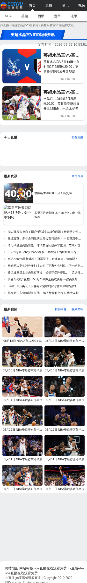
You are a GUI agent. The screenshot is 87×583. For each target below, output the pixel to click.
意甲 (57, 16)
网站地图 (11, 568)
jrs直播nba (76, 568)
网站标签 (26, 568)
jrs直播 (4, 25)
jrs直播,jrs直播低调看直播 (23, 578)
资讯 (65, 5)
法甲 (74, 16)
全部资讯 (77, 176)
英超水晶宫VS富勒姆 (24, 25)
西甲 (41, 16)
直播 (48, 5)
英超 (24, 16)
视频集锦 (77, 309)
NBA (8, 16)
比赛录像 (61, 309)
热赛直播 (77, 137)
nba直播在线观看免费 (50, 568)
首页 (32, 5)
